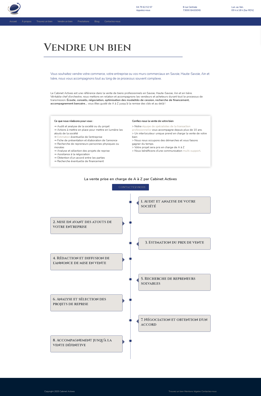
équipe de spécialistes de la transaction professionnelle (161, 128)
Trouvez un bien (44, 21)
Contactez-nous (112, 21)
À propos (26, 21)
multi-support (191, 151)
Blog (96, 21)
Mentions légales (192, 391)
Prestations (83, 21)
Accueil (13, 21)
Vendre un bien (65, 21)
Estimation (63, 137)
